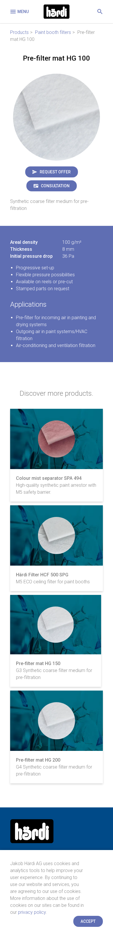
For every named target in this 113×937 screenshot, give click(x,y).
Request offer (55, 172)
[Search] (100, 11)
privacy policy (32, 912)
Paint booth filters (53, 32)
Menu (23, 11)
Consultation (55, 186)
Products (19, 32)
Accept (88, 921)
